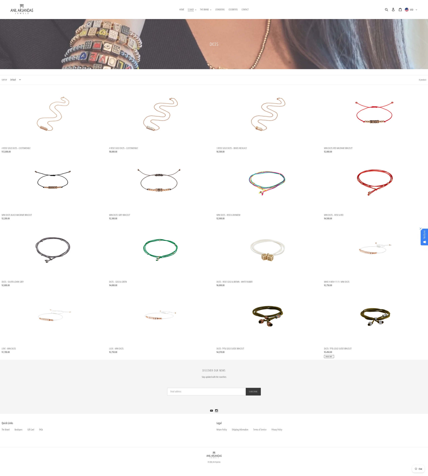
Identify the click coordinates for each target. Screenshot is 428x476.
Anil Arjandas (217, 462)
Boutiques (18, 429)
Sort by (4, 79)
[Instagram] (216, 411)
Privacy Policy (277, 429)
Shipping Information (240, 429)
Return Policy (222, 429)
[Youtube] (211, 411)
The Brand (6, 429)
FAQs (41, 429)
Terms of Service (259, 429)
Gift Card (30, 429)
